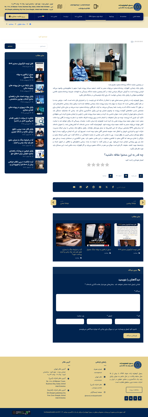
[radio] (107, 165)
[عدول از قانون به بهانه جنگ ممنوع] (39, 77)
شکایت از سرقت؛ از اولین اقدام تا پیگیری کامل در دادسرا (21, 119)
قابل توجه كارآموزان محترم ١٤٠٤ (21, 63)
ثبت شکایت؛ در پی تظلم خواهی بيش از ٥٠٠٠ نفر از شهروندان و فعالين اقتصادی (20, 164)
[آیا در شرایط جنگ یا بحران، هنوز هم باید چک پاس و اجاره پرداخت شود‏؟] (39, 143)
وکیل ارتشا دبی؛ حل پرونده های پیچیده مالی (21, 87)
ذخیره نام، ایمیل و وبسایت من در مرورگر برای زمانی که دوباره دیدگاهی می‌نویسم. (108, 329)
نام (138, 316)
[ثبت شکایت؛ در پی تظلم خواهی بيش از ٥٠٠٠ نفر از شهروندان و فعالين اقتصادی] (39, 164)
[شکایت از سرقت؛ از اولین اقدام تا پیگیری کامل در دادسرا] (39, 121)
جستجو (10, 46)
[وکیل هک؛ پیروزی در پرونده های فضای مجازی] (39, 110)
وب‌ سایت (80, 316)
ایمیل (109, 316)
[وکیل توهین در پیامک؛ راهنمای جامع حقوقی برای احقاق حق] (39, 154)
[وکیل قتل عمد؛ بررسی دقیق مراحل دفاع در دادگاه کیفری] (39, 132)
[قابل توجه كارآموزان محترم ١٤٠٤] (39, 66)
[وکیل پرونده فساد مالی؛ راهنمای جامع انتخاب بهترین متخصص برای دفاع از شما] (39, 99)
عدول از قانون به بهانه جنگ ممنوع (24, 76)
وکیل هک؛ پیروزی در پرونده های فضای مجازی (21, 108)
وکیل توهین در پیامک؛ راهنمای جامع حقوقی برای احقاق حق (21, 152)
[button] (113, 187)
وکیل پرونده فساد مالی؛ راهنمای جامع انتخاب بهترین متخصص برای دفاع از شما (21, 99)
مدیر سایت (134, 176)
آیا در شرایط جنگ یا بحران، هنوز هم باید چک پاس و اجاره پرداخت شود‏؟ (20, 142)
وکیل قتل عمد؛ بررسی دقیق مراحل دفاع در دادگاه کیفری (22, 130)
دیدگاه (137, 291)
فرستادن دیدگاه (132, 335)
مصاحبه (104, 176)
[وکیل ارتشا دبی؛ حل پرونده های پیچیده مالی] (39, 88)
